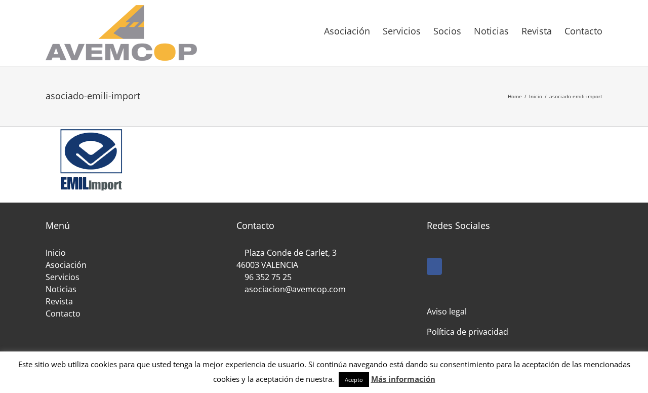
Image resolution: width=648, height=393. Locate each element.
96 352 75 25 (268, 277)
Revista (59, 301)
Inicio (56, 252)
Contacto (63, 313)
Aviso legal (447, 311)
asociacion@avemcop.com (294, 289)
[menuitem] (353, 30)
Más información (403, 379)
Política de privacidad (467, 331)
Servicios (62, 277)
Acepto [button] (354, 379)
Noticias (61, 289)
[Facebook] (434, 266)
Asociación (66, 264)
